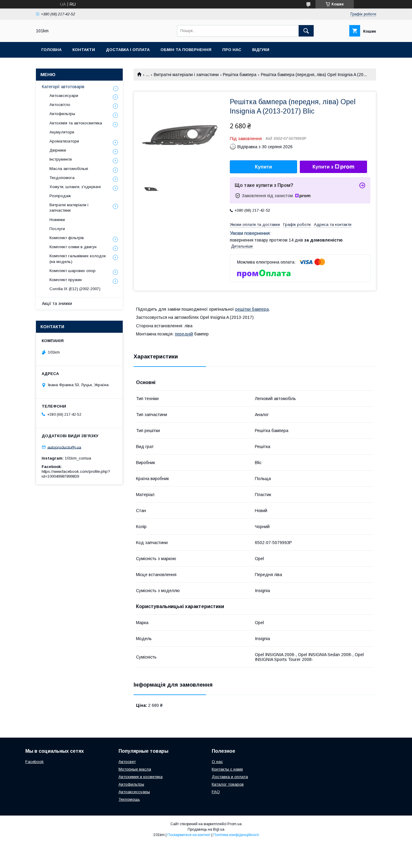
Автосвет (127, 761)
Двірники (57, 150)
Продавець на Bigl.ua (206, 829)
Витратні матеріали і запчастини (186, 74)
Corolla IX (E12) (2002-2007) (74, 289)
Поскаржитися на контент (189, 835)
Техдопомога (61, 177)
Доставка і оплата (128, 49)
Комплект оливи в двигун (73, 247)
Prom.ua (234, 824)
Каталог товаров (228, 784)
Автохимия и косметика (141, 776)
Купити (263, 166)
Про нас (231, 49)
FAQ (216, 792)
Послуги (57, 228)
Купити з (322, 166)
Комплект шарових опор (72, 270)
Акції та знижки (57, 303)
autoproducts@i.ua (64, 447)
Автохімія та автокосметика (75, 123)
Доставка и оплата (230, 776)
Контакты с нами (227, 769)
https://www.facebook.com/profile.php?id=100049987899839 (76, 474)
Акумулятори (61, 132)
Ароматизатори (64, 141)
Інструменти (60, 159)
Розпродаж (60, 196)
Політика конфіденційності (236, 835)
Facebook (34, 761)
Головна (51, 49)
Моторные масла (135, 769)
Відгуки (260, 49)
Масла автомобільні (68, 168)
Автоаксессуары (134, 792)
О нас (217, 761)
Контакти (83, 49)
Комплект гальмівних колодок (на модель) (77, 259)
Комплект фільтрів (66, 238)
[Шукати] (306, 31)
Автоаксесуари (63, 95)
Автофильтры (62, 113)
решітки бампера (252, 309)
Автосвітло (59, 104)
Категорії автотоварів (63, 86)
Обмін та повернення (185, 49)
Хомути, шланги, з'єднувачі (75, 186)
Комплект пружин (65, 279)
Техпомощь (129, 799)
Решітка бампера (239, 74)
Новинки (57, 219)
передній (184, 334)
